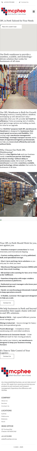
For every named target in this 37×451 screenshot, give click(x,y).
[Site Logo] (14, 11)
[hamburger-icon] (34, 11)
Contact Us (7, 303)
